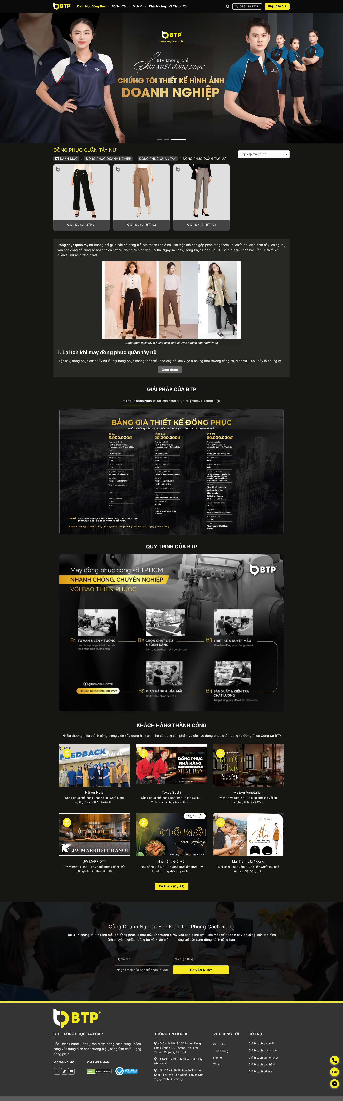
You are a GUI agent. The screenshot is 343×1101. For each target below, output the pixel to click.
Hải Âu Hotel (94, 792)
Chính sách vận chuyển (264, 1057)
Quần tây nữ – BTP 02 (141, 224)
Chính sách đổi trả (260, 1071)
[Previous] (11, 78)
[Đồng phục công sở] (62, 6)
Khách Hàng (157, 6)
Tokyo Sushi (171, 792)
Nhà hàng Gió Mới (171, 861)
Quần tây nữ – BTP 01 (81, 224)
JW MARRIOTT (94, 861)
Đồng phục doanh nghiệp (108, 159)
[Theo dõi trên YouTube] (71, 1071)
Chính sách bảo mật (261, 1043)
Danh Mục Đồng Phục (91, 6)
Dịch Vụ (138, 6)
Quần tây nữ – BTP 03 (201, 224)
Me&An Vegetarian (248, 792)
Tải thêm (172, 886)
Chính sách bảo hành (262, 1064)
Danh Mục (69, 159)
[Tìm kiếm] (227, 6)
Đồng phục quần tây (157, 159)
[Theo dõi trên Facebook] (57, 1071)
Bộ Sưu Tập (119, 6)
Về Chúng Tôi (178, 6)
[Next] (331, 78)
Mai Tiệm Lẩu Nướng (248, 861)
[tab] (137, 401)
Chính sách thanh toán (263, 1050)
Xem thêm (170, 369)
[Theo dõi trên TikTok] (64, 1071)
